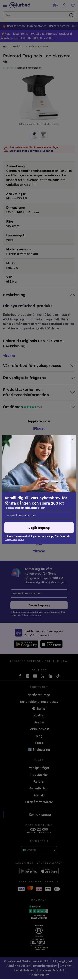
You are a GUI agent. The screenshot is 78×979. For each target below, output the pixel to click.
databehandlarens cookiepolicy (27, 497)
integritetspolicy (45, 493)
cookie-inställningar (56, 489)
